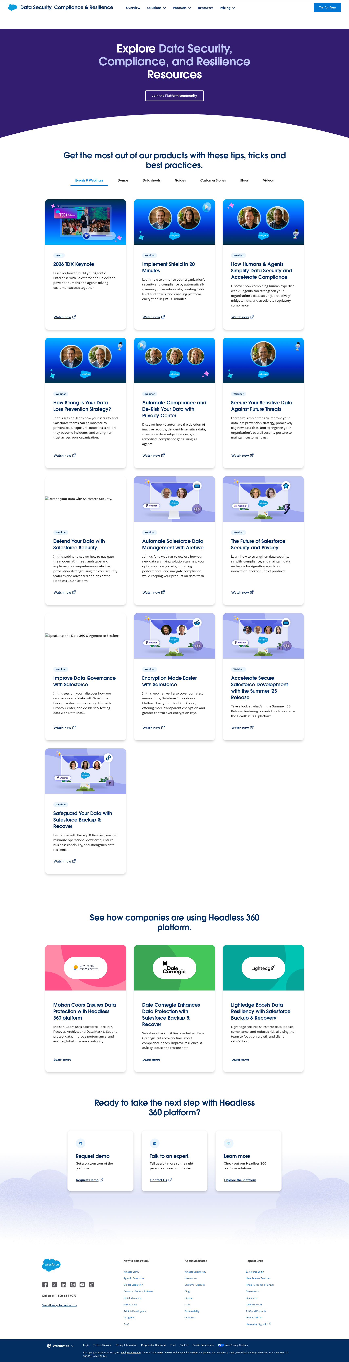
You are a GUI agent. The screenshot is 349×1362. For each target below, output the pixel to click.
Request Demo (87, 1180)
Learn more (62, 1059)
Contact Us (158, 1180)
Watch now (62, 317)
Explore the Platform (240, 1180)
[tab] (89, 180)
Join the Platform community (174, 95)
